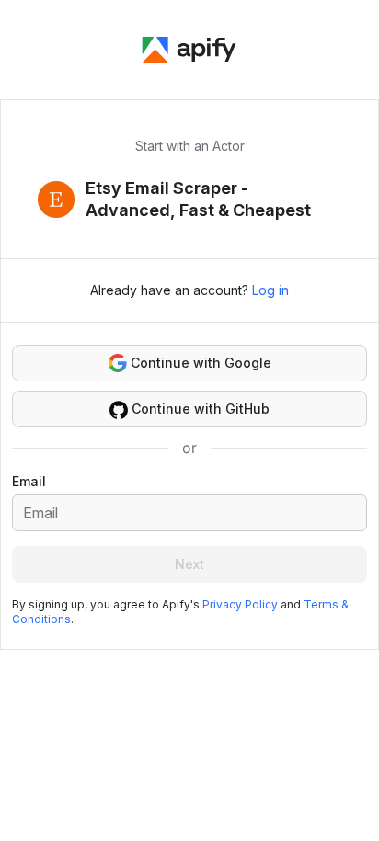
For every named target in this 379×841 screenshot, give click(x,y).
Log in (270, 290)
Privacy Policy (240, 604)
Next (189, 564)
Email (29, 481)
